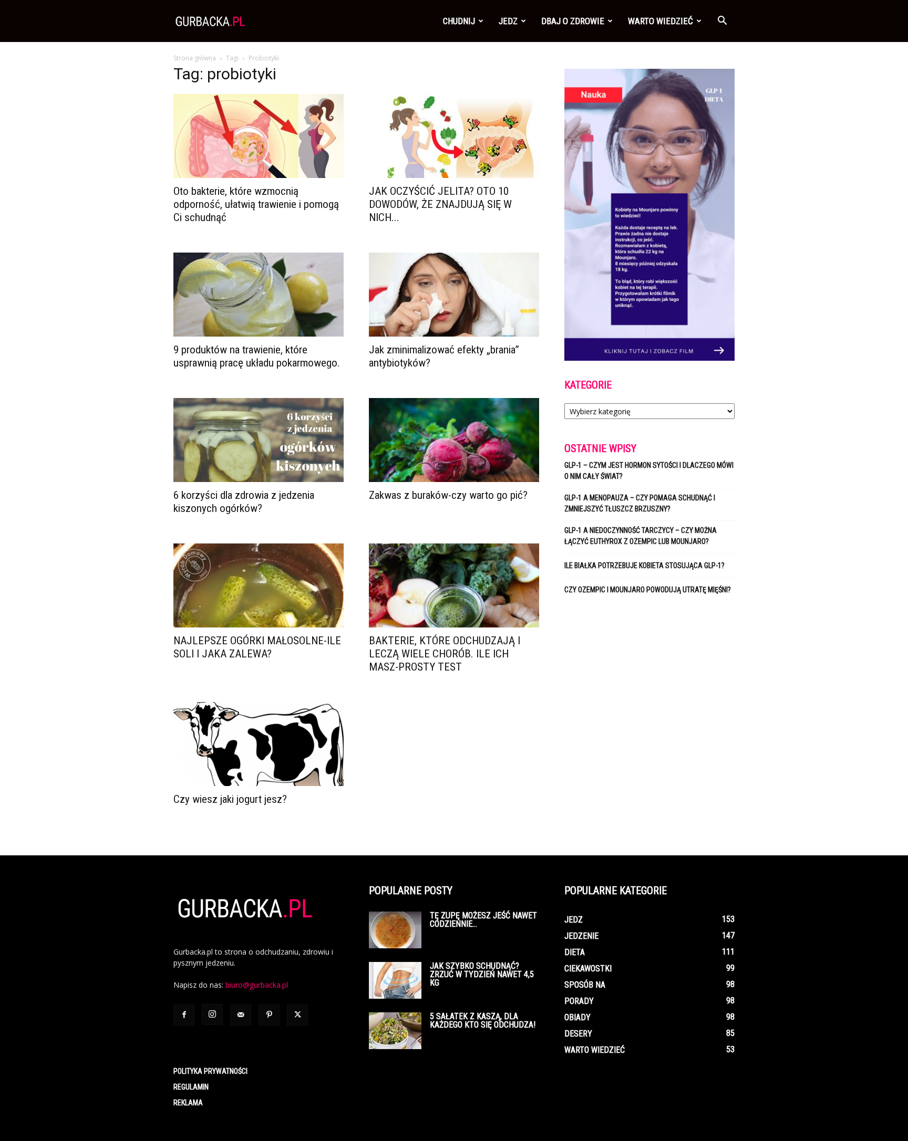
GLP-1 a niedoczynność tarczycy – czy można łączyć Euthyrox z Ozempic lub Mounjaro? (640, 536)
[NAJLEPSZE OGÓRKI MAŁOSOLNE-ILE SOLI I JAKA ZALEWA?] (258, 585)
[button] (722, 22)
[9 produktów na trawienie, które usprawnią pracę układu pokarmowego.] (258, 295)
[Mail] (240, 1014)
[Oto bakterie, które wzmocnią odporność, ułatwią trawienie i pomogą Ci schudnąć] (258, 136)
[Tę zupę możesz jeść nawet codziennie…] (395, 930)
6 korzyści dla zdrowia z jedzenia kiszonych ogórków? (243, 502)
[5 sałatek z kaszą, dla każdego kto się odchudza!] (395, 1030)
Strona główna (194, 58)
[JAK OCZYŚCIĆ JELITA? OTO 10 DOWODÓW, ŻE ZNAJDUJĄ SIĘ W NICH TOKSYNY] (454, 136)
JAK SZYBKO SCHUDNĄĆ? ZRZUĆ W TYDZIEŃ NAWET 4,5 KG (482, 974)
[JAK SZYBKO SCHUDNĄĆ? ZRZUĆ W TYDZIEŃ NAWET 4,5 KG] (395, 980)
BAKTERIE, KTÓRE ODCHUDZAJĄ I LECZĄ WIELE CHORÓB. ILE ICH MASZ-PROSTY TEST (444, 653)
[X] (297, 1014)
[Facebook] (183, 1014)
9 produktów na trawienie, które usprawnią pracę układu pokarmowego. (256, 356)
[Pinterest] (269, 1014)
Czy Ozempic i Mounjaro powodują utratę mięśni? (648, 589)
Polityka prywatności (210, 1071)
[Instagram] (212, 1014)
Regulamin (191, 1087)
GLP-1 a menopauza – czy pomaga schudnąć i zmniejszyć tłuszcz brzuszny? (639, 503)
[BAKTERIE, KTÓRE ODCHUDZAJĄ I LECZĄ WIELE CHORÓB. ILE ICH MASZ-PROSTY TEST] (454, 585)
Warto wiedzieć (660, 21)
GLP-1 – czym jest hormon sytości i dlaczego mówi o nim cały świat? (649, 470)
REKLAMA (188, 1102)
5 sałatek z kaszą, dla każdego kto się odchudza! (482, 1020)
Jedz (508, 21)
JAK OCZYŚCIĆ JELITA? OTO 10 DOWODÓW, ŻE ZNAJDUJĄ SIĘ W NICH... (440, 204)
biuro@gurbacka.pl (256, 985)
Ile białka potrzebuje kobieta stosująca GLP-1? (644, 565)
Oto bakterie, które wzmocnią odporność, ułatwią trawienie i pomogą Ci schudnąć (256, 204)
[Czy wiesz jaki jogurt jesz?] (258, 744)
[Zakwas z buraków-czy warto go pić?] (454, 440)
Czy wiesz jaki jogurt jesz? (230, 799)
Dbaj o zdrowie (572, 21)
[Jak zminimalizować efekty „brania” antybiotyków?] (454, 295)
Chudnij (459, 21)
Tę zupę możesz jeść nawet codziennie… (483, 919)
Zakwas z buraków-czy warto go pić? (448, 495)
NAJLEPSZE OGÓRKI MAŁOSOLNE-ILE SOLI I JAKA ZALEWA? (257, 647)
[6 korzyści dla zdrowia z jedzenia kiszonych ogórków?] (258, 440)
